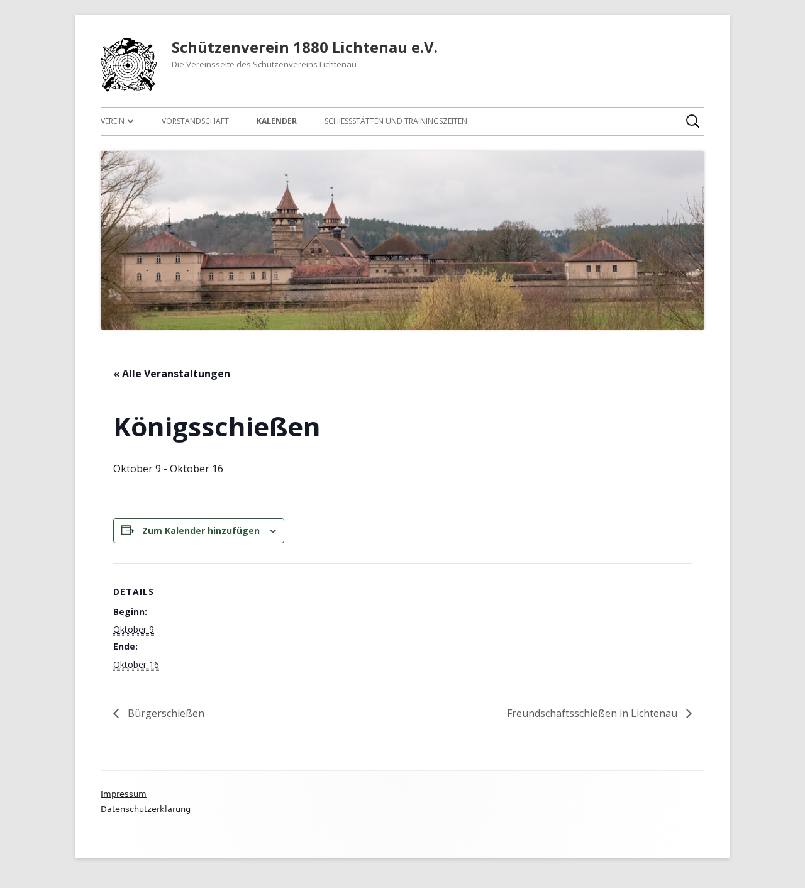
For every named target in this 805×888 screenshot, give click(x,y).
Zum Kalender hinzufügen (201, 530)
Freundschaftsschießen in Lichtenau (593, 713)
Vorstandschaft (195, 121)
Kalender (277, 121)
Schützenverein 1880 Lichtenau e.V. (305, 47)
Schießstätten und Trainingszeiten (396, 121)
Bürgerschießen (164, 713)
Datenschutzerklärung (146, 809)
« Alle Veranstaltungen (171, 373)
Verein (113, 121)
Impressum (124, 794)
